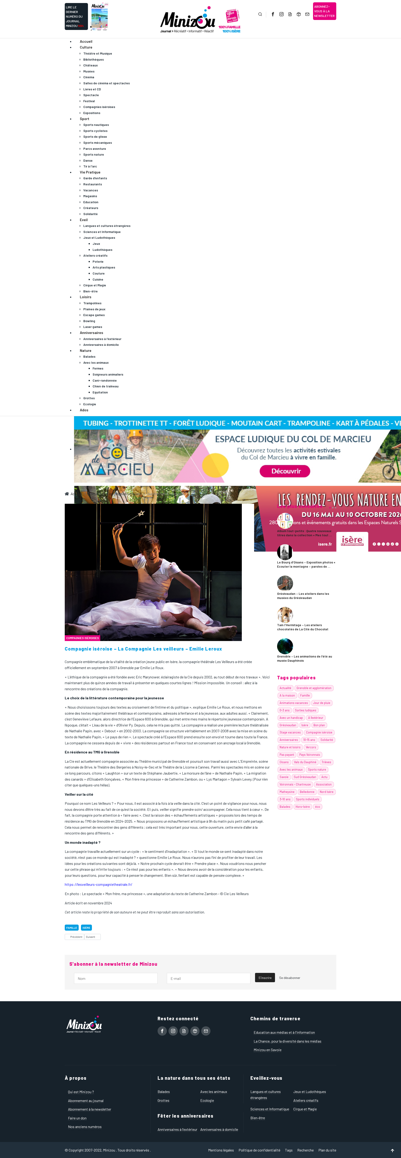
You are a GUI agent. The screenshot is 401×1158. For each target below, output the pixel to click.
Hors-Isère (303, 806)
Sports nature (317, 769)
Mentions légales (221, 1150)
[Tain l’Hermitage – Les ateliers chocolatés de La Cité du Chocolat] (285, 614)
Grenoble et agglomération (314, 688)
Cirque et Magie (305, 1109)
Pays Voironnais (309, 754)
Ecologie (207, 1100)
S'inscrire (265, 978)
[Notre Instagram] (281, 14)
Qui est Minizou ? (81, 1091)
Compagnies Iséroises (82, 638)
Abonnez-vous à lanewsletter (324, 11)
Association (324, 784)
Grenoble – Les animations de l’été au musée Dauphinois (304, 658)
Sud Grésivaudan (305, 777)
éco (317, 806)
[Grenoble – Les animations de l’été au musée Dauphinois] (285, 645)
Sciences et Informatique (269, 1109)
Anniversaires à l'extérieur (177, 1129)
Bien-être (257, 1117)
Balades (285, 806)
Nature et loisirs (290, 747)
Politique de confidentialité (259, 1150)
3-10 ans (285, 799)
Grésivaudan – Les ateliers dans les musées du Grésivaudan (303, 596)
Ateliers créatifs (305, 1100)
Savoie (284, 777)
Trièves (326, 762)
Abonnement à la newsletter (89, 1109)
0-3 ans (285, 710)
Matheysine (287, 792)
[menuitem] (86, 41)
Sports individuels (307, 799)
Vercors (311, 747)
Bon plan (319, 725)
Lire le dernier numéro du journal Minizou (75, 16)
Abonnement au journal (85, 1100)
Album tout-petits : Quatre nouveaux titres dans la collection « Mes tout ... (304, 533)
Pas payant (287, 754)
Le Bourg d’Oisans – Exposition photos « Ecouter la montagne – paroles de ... (306, 564)
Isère (86, 927)
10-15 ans (309, 740)
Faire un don (77, 1118)
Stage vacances (290, 732)
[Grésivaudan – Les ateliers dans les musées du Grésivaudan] (285, 583)
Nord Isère (326, 792)
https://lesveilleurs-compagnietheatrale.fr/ (98, 884)
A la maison (287, 695)
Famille (71, 927)
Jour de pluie (321, 703)
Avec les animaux (291, 769)
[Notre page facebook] (272, 14)
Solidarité (326, 740)
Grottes (163, 1100)
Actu (324, 777)
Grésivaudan (288, 725)
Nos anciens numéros (85, 1126)
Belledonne (307, 792)
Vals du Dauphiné (305, 762)
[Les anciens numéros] (298, 14)
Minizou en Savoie (267, 1049)
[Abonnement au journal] (289, 14)
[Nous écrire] (306, 14)
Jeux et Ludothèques (309, 1091)
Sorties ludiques (305, 710)
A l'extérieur (315, 718)
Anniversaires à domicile (219, 1129)
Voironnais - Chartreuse (295, 784)
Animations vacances (294, 703)
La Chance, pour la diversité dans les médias (287, 1041)
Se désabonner (289, 978)
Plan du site (327, 1150)
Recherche (305, 1150)
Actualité (285, 688)
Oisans (284, 762)
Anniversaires (289, 740)
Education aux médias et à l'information (284, 1032)
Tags (289, 1150)
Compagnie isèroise (319, 732)
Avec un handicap (291, 718)
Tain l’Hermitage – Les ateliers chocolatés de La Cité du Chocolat (302, 627)
